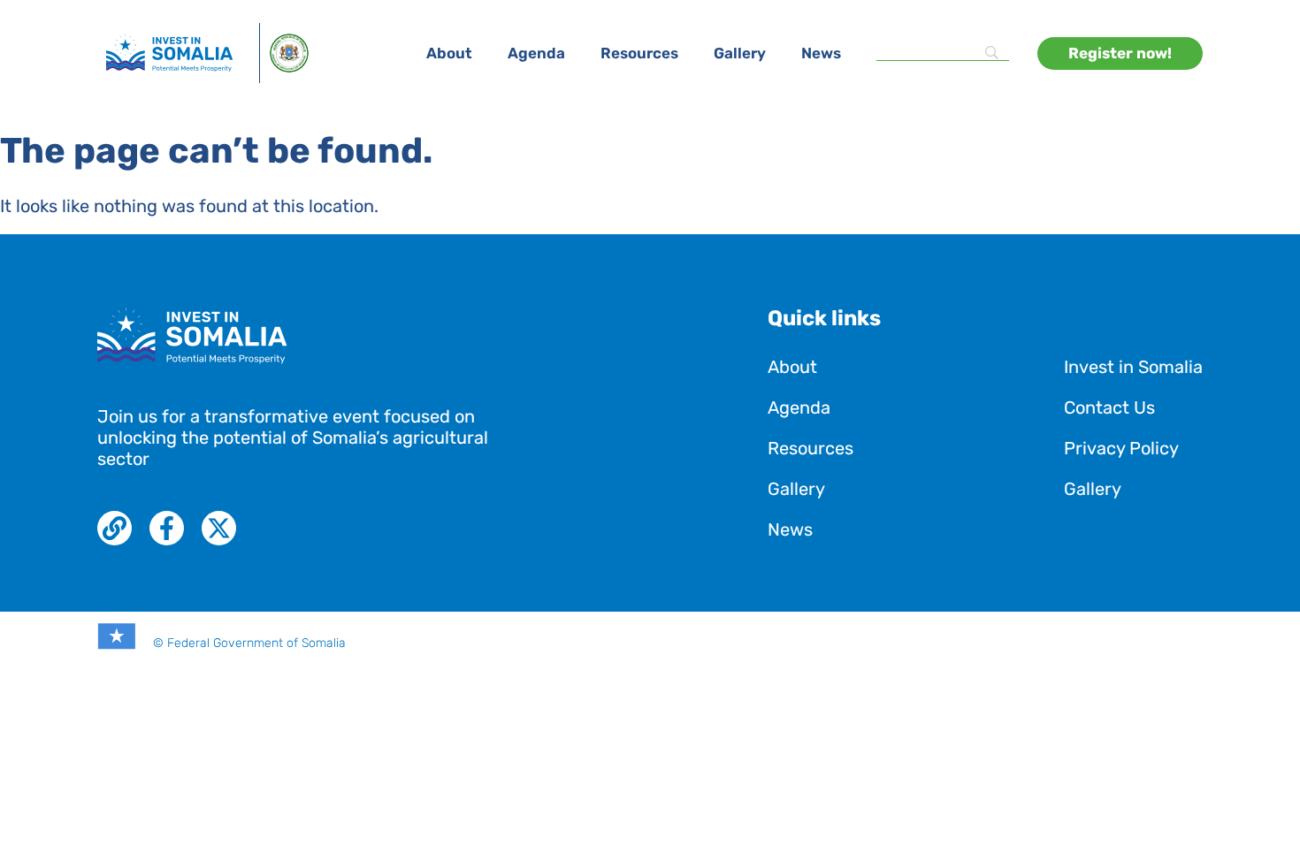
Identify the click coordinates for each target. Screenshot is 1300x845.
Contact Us (1109, 407)
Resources (639, 53)
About (449, 53)
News (821, 53)
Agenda (536, 53)
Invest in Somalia (1133, 366)
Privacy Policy (1121, 448)
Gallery (740, 53)
